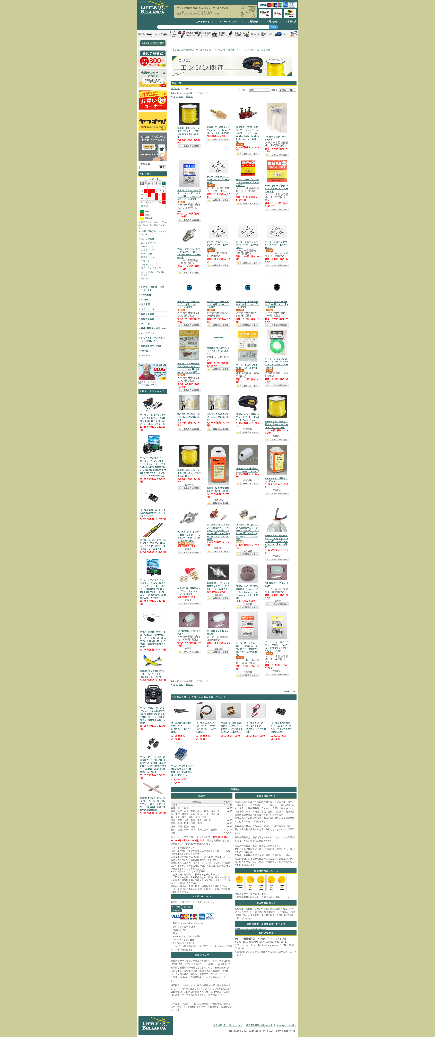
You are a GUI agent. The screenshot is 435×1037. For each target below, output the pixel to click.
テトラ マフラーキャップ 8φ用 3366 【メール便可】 (247, 304)
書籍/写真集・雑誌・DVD (153, 328)
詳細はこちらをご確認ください (250, 928)
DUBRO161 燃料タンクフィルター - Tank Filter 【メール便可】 (218, 130)
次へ (181, 96)
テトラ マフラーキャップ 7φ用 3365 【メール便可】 (276, 304)
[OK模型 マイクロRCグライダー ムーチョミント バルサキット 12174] (153, 668)
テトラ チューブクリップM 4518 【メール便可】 (276, 244)
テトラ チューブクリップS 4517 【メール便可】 (218, 179)
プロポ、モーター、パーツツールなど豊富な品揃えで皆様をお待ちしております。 (199, 13)
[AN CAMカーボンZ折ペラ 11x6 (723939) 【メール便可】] (181, 717)
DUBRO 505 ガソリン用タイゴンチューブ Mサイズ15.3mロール (276, 424)
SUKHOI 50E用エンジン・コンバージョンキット (218, 416)
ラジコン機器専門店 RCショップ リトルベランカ (202, 7)
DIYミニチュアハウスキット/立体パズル (153, 339)
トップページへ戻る (287, 1025)
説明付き (175, 88)
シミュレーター (148, 309)
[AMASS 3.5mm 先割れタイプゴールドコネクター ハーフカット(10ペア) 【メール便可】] (231, 717)
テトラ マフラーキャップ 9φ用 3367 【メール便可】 (218, 304)
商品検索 (145, 164)
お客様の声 (291, 21)
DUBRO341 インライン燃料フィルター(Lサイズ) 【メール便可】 (218, 586)
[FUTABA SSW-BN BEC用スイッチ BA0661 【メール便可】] (256, 717)
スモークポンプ (148, 264)
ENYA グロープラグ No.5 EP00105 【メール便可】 (247, 182)
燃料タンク (146, 253)
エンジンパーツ (148, 243)
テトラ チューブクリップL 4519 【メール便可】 (247, 244)
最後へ (189, 96)
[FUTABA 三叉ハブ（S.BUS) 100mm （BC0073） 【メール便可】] (206, 719)
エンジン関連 (147, 238)
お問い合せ (271, 21)
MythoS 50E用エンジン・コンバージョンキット (188, 416)
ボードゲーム (147, 333)
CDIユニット (147, 246)
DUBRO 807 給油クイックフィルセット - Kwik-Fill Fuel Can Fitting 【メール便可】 (276, 541)
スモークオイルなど (151, 268)
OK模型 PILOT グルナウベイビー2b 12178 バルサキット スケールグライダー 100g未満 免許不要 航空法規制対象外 (153, 804)
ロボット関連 (147, 314)
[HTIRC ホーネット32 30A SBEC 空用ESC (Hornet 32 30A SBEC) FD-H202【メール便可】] (153, 537)
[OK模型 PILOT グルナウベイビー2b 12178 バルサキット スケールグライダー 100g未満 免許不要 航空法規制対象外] (153, 795)
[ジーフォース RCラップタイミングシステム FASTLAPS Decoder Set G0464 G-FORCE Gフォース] (153, 412)
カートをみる (202, 21)
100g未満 (146, 294)
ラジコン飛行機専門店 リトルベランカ (193, 49)
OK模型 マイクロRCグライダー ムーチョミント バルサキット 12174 (152, 674)
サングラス (146, 323)
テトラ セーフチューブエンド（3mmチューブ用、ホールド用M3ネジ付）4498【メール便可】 (247, 649)
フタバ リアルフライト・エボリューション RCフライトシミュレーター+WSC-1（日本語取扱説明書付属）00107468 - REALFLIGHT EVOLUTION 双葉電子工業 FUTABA (153, 589)
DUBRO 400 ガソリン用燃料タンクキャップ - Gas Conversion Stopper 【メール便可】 (247, 592)
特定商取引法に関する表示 (259, 1025)
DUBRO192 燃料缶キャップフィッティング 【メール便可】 (189, 591)
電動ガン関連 (147, 319)
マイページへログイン (228, 21)
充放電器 (145, 304)
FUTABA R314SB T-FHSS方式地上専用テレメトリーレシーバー (153, 513)
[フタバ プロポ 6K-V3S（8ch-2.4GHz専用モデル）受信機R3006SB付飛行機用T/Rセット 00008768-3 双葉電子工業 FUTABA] (153, 705)
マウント (145, 261)
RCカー (144, 299)
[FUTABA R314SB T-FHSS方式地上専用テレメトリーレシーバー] (153, 506)
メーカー (145, 355)
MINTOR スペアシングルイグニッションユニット (218, 351)
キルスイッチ (147, 250)
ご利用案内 (252, 21)
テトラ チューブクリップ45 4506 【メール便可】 (218, 244)
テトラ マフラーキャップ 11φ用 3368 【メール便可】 (188, 304)
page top (290, 691)
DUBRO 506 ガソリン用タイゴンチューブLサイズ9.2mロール (189, 473)
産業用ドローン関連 (151, 345)
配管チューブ (147, 257)
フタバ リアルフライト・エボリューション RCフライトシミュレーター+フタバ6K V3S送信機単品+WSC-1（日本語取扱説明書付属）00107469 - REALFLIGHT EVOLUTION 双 (153, 467)
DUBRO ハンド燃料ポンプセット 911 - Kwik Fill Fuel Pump (248, 417)
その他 (144, 278)
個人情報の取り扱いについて (227, 1025)
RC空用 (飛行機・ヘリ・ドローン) (153, 233)
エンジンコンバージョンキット (153, 273)
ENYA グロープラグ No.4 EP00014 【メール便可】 (276, 188)
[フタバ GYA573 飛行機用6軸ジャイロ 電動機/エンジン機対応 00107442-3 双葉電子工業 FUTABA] (181, 763)
